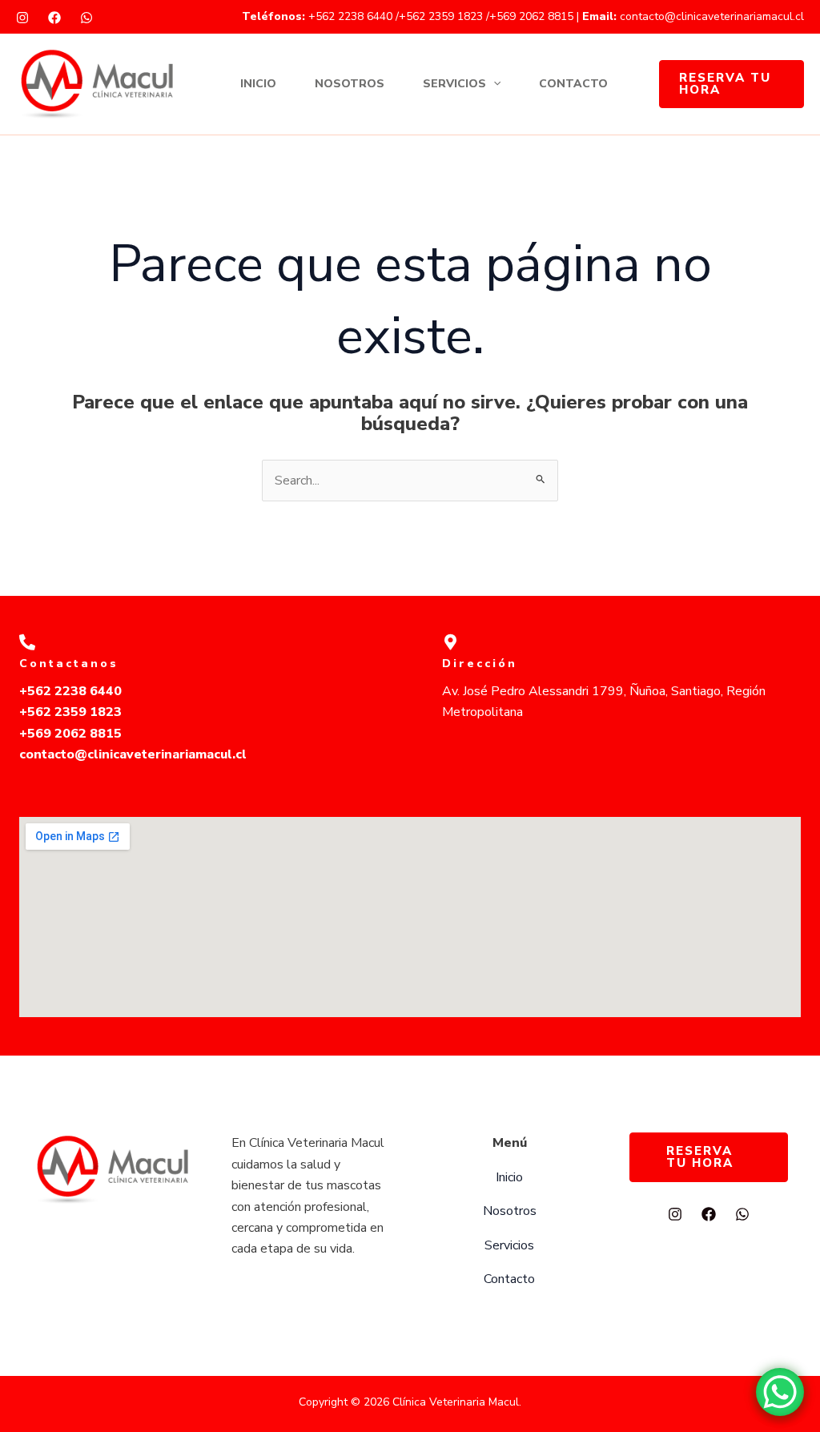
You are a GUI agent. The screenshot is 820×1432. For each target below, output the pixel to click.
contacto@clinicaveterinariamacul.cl (712, 16)
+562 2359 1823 (441, 16)
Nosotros (349, 83)
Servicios (454, 83)
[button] (493, 84)
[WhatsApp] (86, 17)
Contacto (573, 83)
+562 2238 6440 (352, 16)
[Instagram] (22, 17)
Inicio (258, 83)
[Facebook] (54, 17)
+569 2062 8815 (531, 16)
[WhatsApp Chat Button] (780, 1392)
